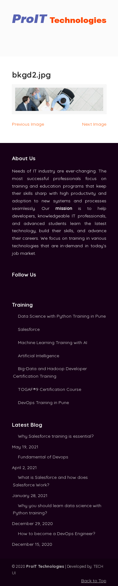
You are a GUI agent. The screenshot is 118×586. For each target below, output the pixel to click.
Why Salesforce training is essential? (55, 436)
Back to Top (93, 580)
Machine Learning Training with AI (52, 342)
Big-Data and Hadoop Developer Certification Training (50, 372)
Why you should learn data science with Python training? (57, 509)
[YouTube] (35, 285)
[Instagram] (28, 285)
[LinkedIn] (22, 285)
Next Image (94, 124)
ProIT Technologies (59, 17)
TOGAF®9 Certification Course (49, 389)
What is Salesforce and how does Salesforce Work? (50, 481)
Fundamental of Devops (43, 457)
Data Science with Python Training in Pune (62, 316)
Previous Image (28, 124)
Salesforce (29, 329)
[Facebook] (15, 285)
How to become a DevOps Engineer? (56, 533)
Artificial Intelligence (38, 356)
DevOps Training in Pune (43, 402)
